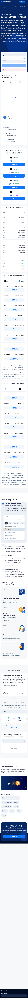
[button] (14, 522)
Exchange (14, 836)
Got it (14, 995)
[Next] (15, 698)
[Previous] (12, 698)
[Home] (6, 2)
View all (13, 727)
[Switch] (24, 58)
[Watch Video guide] (14, 783)
